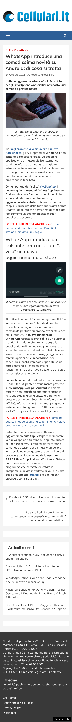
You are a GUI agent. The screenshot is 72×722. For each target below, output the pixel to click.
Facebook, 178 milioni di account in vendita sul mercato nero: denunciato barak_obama (37, 499)
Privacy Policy (12, 707)
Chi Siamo (9, 698)
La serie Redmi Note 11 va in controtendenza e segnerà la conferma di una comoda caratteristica (37, 516)
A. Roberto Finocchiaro (40, 74)
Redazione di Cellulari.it (18, 702)
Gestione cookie (62, 719)
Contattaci (55, 672)
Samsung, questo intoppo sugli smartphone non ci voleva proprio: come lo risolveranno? (36, 421)
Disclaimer (9, 712)
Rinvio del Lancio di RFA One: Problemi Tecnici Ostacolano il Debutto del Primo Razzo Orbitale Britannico (36, 593)
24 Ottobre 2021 (15, 74)
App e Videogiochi (18, 49)
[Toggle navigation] (7, 35)
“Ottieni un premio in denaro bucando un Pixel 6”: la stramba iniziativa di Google (35, 228)
